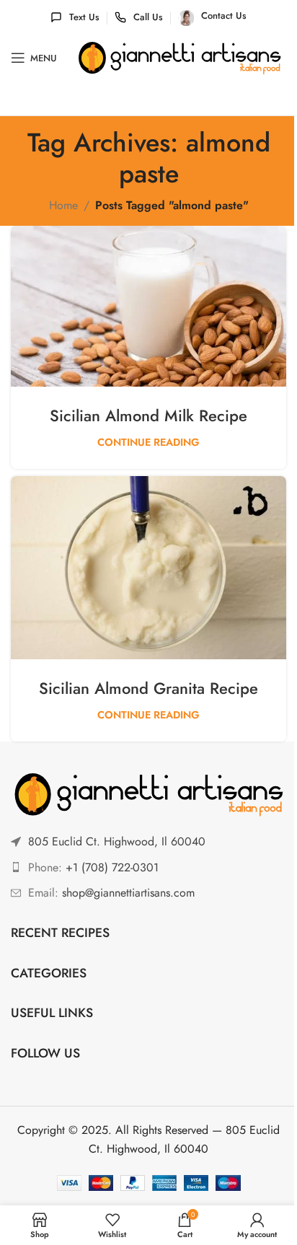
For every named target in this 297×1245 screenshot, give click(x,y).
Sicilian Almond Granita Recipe (148, 688)
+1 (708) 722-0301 (112, 867)
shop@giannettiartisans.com (128, 892)
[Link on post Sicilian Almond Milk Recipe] (148, 306)
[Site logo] (179, 57)
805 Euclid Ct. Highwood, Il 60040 (116, 841)
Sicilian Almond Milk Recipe (148, 415)
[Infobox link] (74, 18)
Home (63, 205)
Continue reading (148, 442)
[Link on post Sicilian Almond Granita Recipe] (148, 567)
